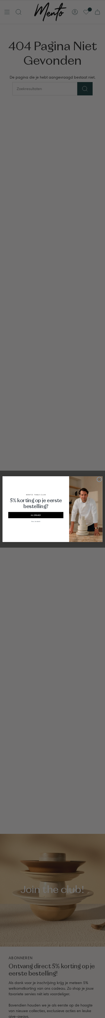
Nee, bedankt (35, 521)
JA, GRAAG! (36, 515)
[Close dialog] (99, 479)
